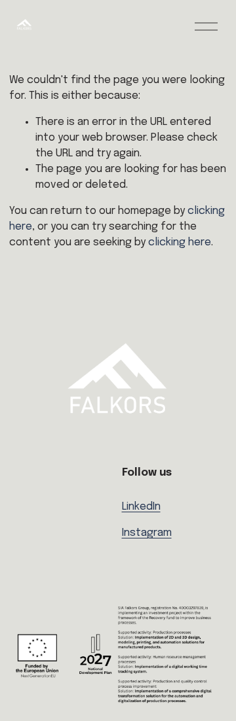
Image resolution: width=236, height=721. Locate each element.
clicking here (179, 242)
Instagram (147, 532)
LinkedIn (141, 506)
